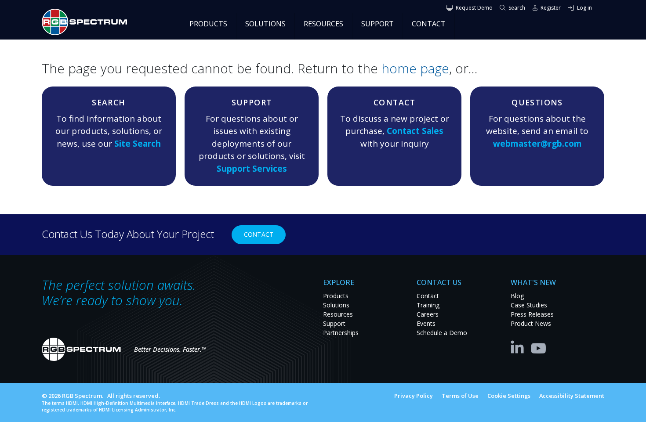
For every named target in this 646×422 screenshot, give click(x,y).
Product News (531, 323)
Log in (584, 7)
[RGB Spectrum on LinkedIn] (519, 346)
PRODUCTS (208, 24)
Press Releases (532, 314)
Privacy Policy (413, 396)
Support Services (252, 168)
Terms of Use (460, 396)
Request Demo (474, 7)
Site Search (137, 143)
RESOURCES (323, 24)
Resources (338, 314)
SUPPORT (377, 24)
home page (415, 68)
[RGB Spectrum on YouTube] (539, 346)
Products (335, 296)
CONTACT (429, 24)
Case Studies (529, 305)
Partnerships (341, 332)
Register (551, 7)
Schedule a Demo (442, 332)
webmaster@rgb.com (537, 143)
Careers (428, 314)
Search (516, 7)
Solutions (336, 305)
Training (428, 305)
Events (426, 323)
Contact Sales (415, 131)
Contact (258, 234)
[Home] (88, 22)
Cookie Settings (508, 396)
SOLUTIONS (265, 24)
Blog (517, 296)
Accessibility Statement (571, 396)
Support (334, 323)
